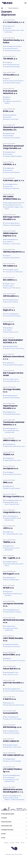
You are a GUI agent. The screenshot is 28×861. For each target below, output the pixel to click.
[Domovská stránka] (7, 3)
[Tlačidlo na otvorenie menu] (25, 3)
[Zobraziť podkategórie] (6, 8)
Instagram (6, 842)
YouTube (22, 842)
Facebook (12, 842)
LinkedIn (17, 842)
